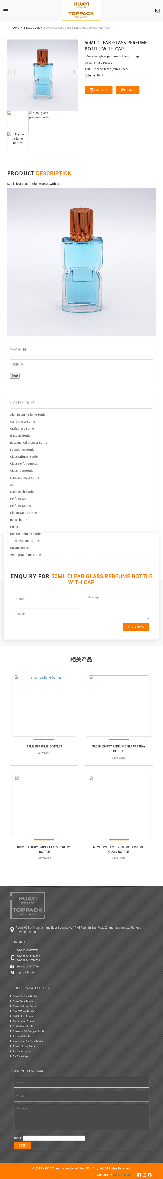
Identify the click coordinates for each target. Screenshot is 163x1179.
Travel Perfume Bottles (25, 541)
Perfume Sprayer (21, 506)
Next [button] (74, 72)
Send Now (136, 627)
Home (15, 28)
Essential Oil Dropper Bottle (28, 443)
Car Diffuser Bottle (22, 421)
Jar (12, 485)
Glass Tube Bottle (21, 471)
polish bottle (18, 520)
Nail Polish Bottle (22, 492)
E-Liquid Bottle (20, 435)
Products (32, 28)
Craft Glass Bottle (22, 428)
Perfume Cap (18, 499)
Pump (14, 527)
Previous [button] (11, 72)
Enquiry (100, 90)
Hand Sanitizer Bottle (24, 478)
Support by (113, 1175)
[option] (42, 75)
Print (129, 90)
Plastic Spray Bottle (23, 513)
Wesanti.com (121, 1175)
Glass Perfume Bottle (24, 464)
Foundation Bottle (22, 450)
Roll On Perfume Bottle (25, 534)
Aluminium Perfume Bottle (27, 414)
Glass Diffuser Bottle (24, 457)
